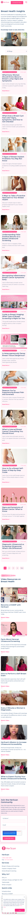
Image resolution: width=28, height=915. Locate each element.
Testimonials (5, 882)
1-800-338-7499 (6, 858)
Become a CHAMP (7, 893)
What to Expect (6, 884)
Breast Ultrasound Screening (10, 866)
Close (20, 910)
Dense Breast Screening (9, 871)
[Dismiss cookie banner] (24, 897)
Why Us (4, 877)
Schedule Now (17, 2)
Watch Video (5, 617)
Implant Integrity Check (9, 868)
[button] (22, 568)
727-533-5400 (8, 859)
